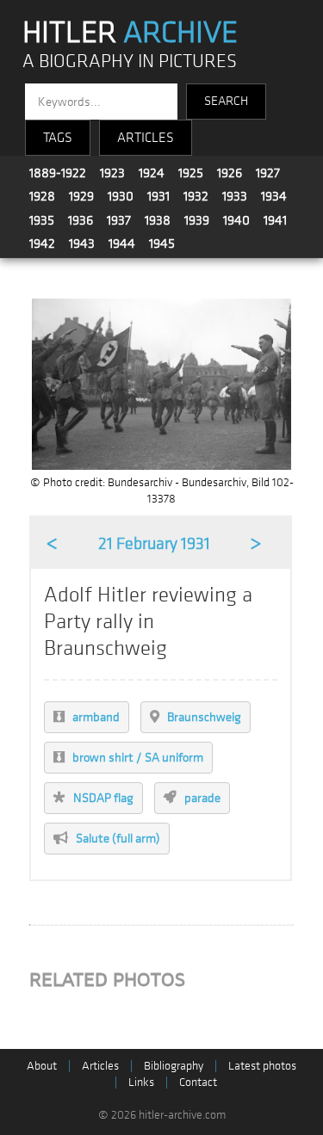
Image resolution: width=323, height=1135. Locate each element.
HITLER (130, 33)
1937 (119, 220)
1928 (42, 196)
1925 (190, 173)
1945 (162, 243)
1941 (275, 220)
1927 (268, 173)
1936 (80, 220)
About (42, 1066)
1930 (121, 196)
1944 (122, 243)
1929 (81, 196)
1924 (152, 173)
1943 (82, 243)
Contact (198, 1082)
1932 (195, 196)
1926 (229, 173)
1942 (42, 243)
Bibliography (173, 1066)
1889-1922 (57, 173)
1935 (41, 220)
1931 (158, 196)
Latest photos (262, 1066)
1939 (196, 220)
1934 (274, 196)
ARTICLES (145, 137)
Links (141, 1082)
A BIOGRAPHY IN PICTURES (129, 61)
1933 (234, 196)
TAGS (57, 137)
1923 (112, 173)
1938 (158, 220)
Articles (100, 1066)
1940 (236, 220)
